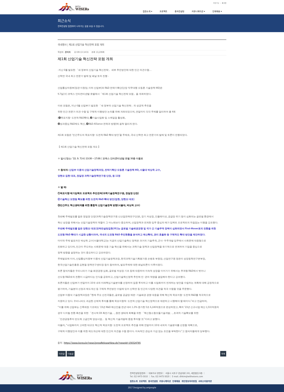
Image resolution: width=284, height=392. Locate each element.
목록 (223, 353)
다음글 (71, 353)
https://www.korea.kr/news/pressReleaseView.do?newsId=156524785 (102, 342)
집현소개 (147, 11)
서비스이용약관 (205, 381)
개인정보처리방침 (189, 381)
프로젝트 (163, 11)
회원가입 (216, 3)
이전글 (62, 353)
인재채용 (216, 11)
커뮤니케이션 (198, 11)
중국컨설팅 (179, 11)
